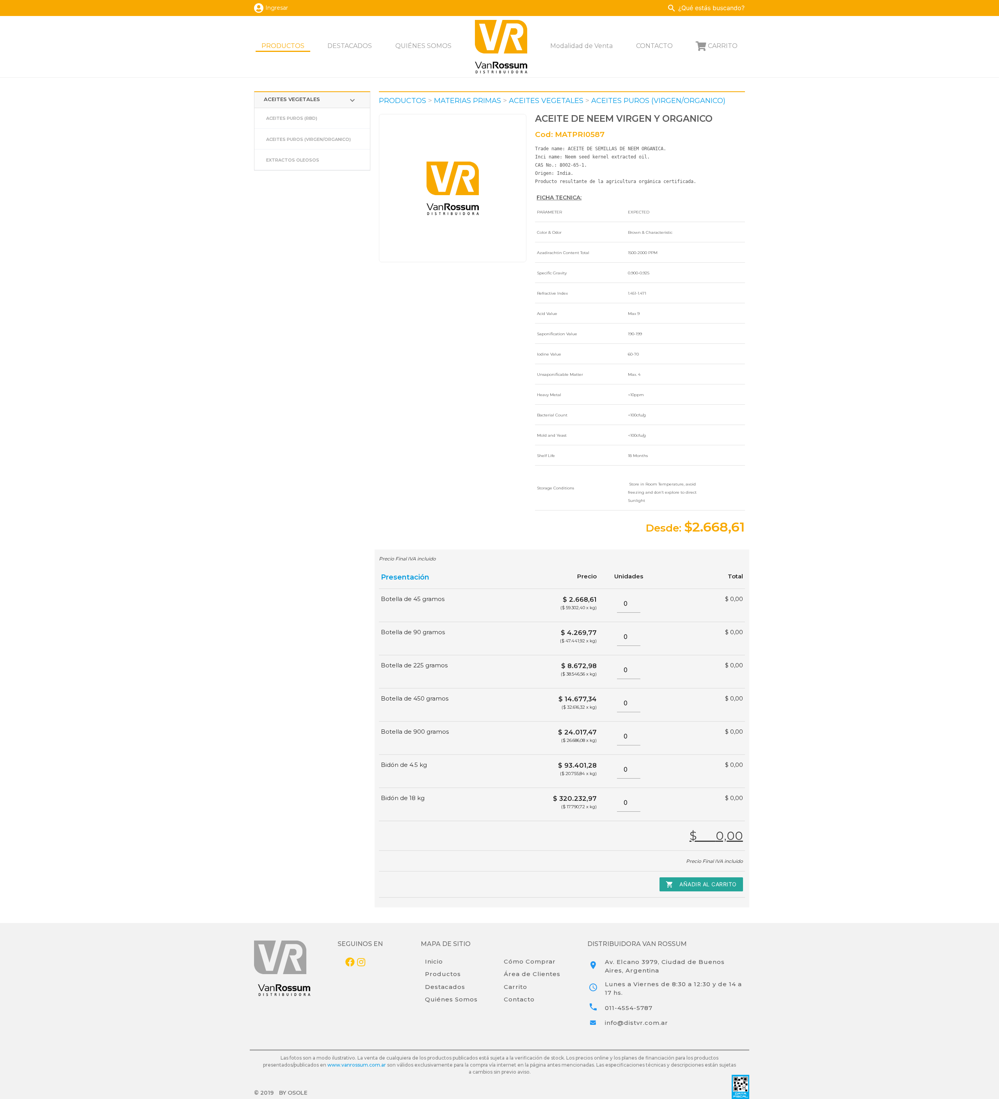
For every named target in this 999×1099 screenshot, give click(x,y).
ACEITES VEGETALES (310, 100)
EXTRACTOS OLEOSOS (292, 160)
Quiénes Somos (451, 999)
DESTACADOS (349, 46)
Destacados (445, 987)
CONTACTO (654, 46)
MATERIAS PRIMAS (467, 100)
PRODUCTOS (282, 46)
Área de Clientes (532, 974)
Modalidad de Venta (581, 46)
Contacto (519, 999)
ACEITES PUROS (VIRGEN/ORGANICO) (308, 139)
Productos (443, 974)
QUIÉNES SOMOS (423, 46)
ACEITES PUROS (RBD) (291, 118)
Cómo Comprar (530, 961)
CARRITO (723, 46)
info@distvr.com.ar (636, 1022)
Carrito (515, 987)
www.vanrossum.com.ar (356, 1065)
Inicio (434, 961)
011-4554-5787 (628, 1008)
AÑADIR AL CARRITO (701, 884)
